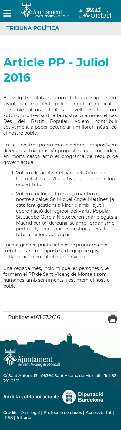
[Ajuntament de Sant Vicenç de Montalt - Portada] (66, 14)
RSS (9, 417)
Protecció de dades (63, 412)
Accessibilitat (99, 412)
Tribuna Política (32, 28)
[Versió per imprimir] (113, 322)
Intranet (25, 417)
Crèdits (10, 412)
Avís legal (30, 412)
